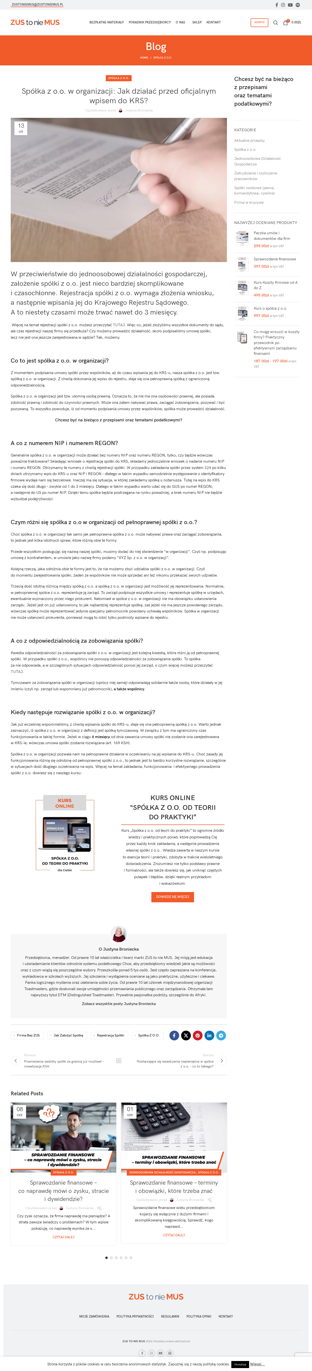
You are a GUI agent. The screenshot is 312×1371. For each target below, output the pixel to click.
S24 (208, 468)
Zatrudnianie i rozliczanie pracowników (255, 176)
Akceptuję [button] (240, 1364)
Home (144, 57)
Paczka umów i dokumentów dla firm (272, 236)
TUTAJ (119, 325)
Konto (259, 22)
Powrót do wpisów (118, 1061)
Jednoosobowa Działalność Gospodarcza (162, 1172)
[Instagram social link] (283, 5)
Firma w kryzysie (248, 202)
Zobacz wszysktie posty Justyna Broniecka (119, 1004)
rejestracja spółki (110, 1035)
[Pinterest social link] (198, 1035)
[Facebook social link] (277, 5)
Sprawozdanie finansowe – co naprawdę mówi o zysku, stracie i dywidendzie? (63, 1191)
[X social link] (186, 1035)
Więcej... (257, 1364)
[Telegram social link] (221, 1035)
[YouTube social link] (290, 5)
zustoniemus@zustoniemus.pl (37, 5)
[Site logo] (35, 22)
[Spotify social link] (297, 5)
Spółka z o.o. (162, 57)
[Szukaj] (276, 23)
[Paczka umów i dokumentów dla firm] (242, 240)
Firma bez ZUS (28, 1035)
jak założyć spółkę (68, 1035)
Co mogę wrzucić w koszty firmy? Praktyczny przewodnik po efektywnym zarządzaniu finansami (277, 343)
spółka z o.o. (149, 1035)
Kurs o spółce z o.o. (270, 308)
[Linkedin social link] (209, 1035)
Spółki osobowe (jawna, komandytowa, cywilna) (254, 191)
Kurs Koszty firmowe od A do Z (276, 285)
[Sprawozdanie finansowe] (242, 265)
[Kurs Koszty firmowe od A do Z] (242, 289)
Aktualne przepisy (249, 140)
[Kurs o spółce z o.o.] (242, 314)
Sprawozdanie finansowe (275, 259)
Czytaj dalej (63, 1237)
